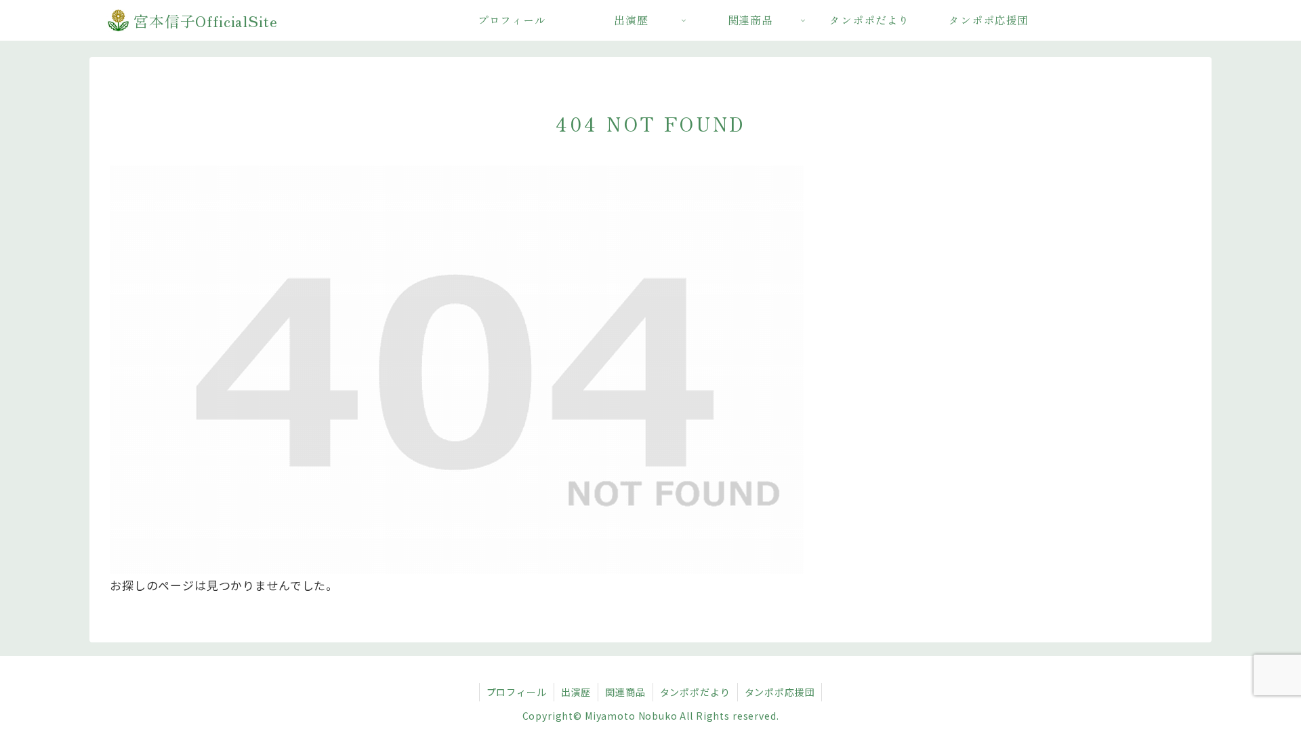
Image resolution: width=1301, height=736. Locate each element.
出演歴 (576, 692)
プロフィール (517, 692)
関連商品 (625, 692)
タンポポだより (695, 692)
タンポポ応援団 (780, 692)
